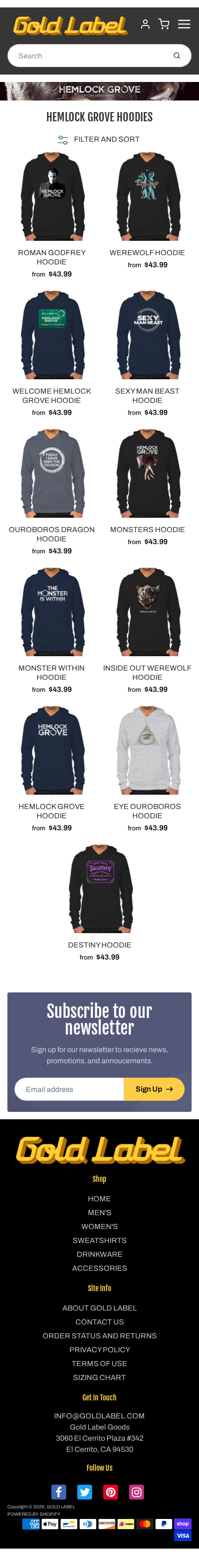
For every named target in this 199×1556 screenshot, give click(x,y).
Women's (99, 1226)
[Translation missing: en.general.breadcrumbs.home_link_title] (99, 91)
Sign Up (149, 1089)
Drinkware (100, 1254)
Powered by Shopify (34, 1514)
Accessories (99, 1268)
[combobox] (85, 55)
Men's (100, 1213)
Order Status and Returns (100, 1336)
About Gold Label (99, 1308)
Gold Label (61, 1506)
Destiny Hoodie (99, 945)
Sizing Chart (99, 1377)
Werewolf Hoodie (147, 253)
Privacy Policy (99, 1350)
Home (99, 1199)
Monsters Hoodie (147, 529)
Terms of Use (99, 1364)
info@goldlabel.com (99, 1416)
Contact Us (99, 1322)
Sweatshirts (100, 1240)
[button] (98, 139)
